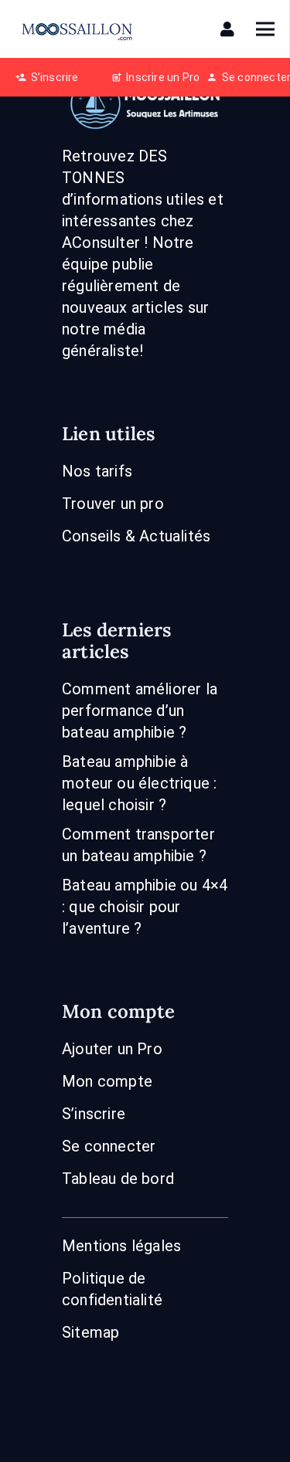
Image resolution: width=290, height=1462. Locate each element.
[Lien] (230, 29)
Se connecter (108, 1146)
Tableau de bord (118, 1178)
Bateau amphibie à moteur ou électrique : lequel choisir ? (139, 783)
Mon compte (107, 1081)
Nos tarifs (97, 471)
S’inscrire (93, 1113)
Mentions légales (121, 1245)
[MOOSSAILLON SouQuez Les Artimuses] (76, 28)
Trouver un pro (113, 503)
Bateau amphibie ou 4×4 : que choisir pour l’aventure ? (144, 907)
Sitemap (90, 1332)
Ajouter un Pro (112, 1049)
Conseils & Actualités (136, 536)
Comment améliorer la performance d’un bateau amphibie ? (139, 710)
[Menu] (265, 29)
